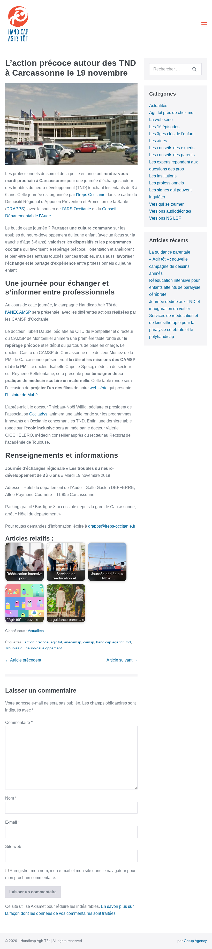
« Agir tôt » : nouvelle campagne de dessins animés (169, 266)
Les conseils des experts (171, 148)
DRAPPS (15, 209)
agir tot (56, 642)
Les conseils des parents (172, 155)
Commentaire (19, 722)
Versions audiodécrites (170, 211)
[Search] (194, 69)
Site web (13, 846)
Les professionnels (166, 183)
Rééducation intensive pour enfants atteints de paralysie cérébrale (174, 287)
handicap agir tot (110, 642)
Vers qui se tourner (166, 204)
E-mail (12, 822)
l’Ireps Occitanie (90, 194)
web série (99, 388)
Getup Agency (195, 941)
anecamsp (72, 642)
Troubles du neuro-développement (33, 648)
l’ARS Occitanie (76, 209)
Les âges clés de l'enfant (171, 134)
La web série (161, 119)
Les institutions (163, 176)
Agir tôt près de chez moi (171, 112)
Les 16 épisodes (164, 127)
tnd (128, 642)
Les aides (158, 141)
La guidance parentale (169, 252)
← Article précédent (23, 660)
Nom (11, 798)
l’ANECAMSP (18, 312)
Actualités (36, 631)
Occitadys (38, 414)
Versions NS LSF (165, 218)
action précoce (37, 642)
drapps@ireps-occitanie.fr (111, 526)
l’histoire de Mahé (21, 395)
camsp (88, 642)
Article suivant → (122, 660)
